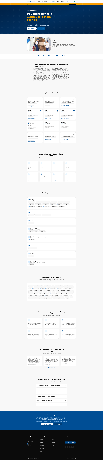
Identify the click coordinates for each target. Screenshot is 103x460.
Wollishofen (45, 298)
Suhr (70, 295)
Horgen (54, 206)
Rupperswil (36, 295)
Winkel (36, 298)
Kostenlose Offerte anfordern (46, 424)
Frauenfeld (47, 288)
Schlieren (46, 204)
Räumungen (41, 439)
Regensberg (52, 293)
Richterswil (62, 293)
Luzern (32, 239)
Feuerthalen (42, 288)
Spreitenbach (56, 295)
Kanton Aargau (47, 214)
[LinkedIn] (69, 447)
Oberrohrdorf (36, 293)
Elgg (30, 288)
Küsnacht (38, 204)
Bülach (53, 204)
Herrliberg (40, 290)
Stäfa (61, 295)
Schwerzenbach (42, 295)
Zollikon (59, 298)
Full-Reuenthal (60, 288)
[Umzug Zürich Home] (31, 2)
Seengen (47, 295)
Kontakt (63, 1)
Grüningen (31, 290)
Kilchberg (68, 290)
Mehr (58, 1)
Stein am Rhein (66, 295)
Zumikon (64, 298)
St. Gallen (42, 231)
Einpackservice (42, 448)
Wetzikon (32, 206)
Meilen (60, 204)
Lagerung (41, 451)
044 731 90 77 (42, 28)
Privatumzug (41, 442)
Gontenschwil (65, 288)
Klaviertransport (42, 445)
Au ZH (57, 285)
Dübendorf (53, 442)
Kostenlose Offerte (31, 28)
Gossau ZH (70, 288)
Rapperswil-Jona (33, 231)
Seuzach (51, 295)
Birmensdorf (70, 285)
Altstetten (41, 285)
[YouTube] (71, 447)
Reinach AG (57, 293)
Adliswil (67, 204)
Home (39, 1)
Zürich (68, 298)
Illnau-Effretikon (63, 290)
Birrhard (66, 285)
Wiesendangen (32, 298)
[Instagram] (67, 447)
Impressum (68, 458)
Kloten (72, 290)
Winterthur (61, 206)
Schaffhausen (33, 247)
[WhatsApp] (75, 1)
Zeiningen (55, 298)
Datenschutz (72, 458)
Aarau (38, 214)
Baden (32, 214)
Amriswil (46, 285)
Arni (53, 285)
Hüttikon (58, 290)
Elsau (33, 288)
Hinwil (44, 290)
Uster (32, 204)
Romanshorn (68, 293)
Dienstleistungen (44, 1)
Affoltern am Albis (35, 285)
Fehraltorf (37, 288)
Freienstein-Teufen (53, 288)
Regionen (52, 1)
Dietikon (46, 206)
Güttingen (35, 290)
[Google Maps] (73, 447)
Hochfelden (48, 290)
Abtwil (30, 285)
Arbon (50, 285)
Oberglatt (31, 293)
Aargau (53, 445)
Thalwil (39, 206)
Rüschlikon (31, 295)
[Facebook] (65, 447)
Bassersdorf (61, 285)
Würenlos (50, 298)
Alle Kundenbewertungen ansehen (51, 367)
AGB (75, 458)
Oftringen (41, 293)
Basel (32, 264)
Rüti (72, 293)
